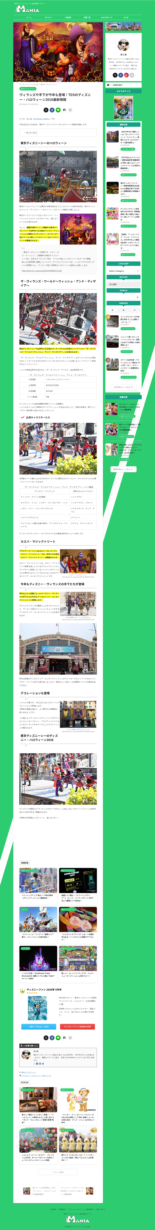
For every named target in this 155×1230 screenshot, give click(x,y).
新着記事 (62, 1209)
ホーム (29, 17)
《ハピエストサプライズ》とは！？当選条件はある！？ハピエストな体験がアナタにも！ (78, 936)
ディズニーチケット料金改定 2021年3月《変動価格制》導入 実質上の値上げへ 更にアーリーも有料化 (130, 214)
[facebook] (52, 110)
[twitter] (46, 110)
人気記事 (68, 17)
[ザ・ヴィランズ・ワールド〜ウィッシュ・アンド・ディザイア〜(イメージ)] (58, 319)
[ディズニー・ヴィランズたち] (58, 176)
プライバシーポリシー (75, 1209)
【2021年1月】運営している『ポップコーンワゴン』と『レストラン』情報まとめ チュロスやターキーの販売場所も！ (130, 137)
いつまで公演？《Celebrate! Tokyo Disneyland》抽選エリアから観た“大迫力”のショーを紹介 (38, 975)
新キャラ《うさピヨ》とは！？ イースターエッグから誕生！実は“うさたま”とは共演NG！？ (78, 1157)
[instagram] (40, 1064)
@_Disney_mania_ (41, 119)
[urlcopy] (70, 110)
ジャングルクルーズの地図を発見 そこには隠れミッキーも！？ (130, 319)
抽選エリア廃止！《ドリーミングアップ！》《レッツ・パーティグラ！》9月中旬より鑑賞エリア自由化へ (77, 898)
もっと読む (59, 1172)
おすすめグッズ (106, 17)
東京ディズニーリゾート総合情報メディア (77, 1214)
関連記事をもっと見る (121, 469)
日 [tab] (112, 310)
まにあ (126, 17)
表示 (34, 132)
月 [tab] (135, 310)
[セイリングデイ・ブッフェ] (58, 647)
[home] (43, 1064)
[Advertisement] (38, 839)
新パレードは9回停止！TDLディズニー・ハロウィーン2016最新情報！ (130, 427)
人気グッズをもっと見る (39, 1027)
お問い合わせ (100, 1209)
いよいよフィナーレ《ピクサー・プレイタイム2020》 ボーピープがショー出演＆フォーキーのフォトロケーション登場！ (38, 1157)
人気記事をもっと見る (121, 387)
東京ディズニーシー (29, 1072)
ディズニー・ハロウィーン (31, 1076)
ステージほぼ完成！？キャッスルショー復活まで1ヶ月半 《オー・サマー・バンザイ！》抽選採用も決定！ (130, 365)
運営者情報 (89, 1209)
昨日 (26, 124)
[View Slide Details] (123, 118)
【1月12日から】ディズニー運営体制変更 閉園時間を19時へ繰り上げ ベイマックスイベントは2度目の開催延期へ (130, 162)
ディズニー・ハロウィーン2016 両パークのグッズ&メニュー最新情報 (129, 407)
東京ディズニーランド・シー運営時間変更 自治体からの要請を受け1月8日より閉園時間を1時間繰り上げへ (130, 188)
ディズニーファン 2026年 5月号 (77, 1027)
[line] (58, 110)
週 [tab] (123, 310)
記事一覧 (87, 17)
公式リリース (46, 1076)
